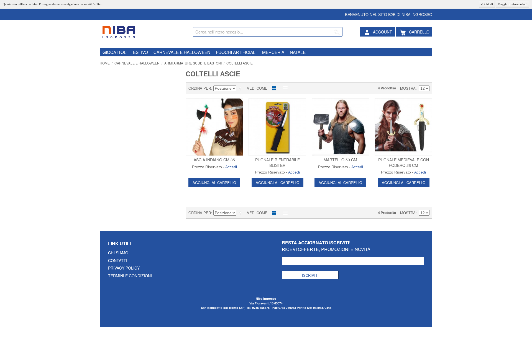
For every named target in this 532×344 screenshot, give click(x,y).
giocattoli (115, 52)
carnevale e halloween (182, 52)
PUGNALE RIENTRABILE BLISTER (277, 162)
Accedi (231, 167)
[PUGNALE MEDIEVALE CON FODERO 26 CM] (403, 127)
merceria (273, 52)
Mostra (408, 88)
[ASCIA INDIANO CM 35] (214, 127)
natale (298, 52)
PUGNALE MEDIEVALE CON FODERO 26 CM (403, 162)
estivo (140, 52)
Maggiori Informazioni (512, 4)
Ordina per (199, 88)
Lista (284, 88)
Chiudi (488, 4)
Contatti (117, 260)
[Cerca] (336, 32)
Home (105, 63)
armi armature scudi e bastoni (193, 63)
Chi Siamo (118, 252)
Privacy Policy (124, 268)
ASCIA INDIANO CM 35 (214, 159)
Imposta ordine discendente (241, 88)
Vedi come (257, 88)
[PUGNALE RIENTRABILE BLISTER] (277, 127)
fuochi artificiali (236, 52)
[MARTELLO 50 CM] (340, 127)
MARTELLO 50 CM (340, 159)
